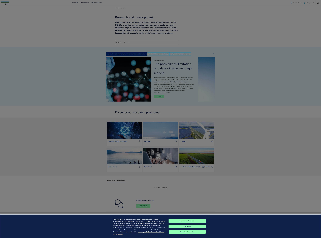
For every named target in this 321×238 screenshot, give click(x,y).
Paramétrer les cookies (187, 232)
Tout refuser (187, 226)
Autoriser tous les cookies (187, 221)
